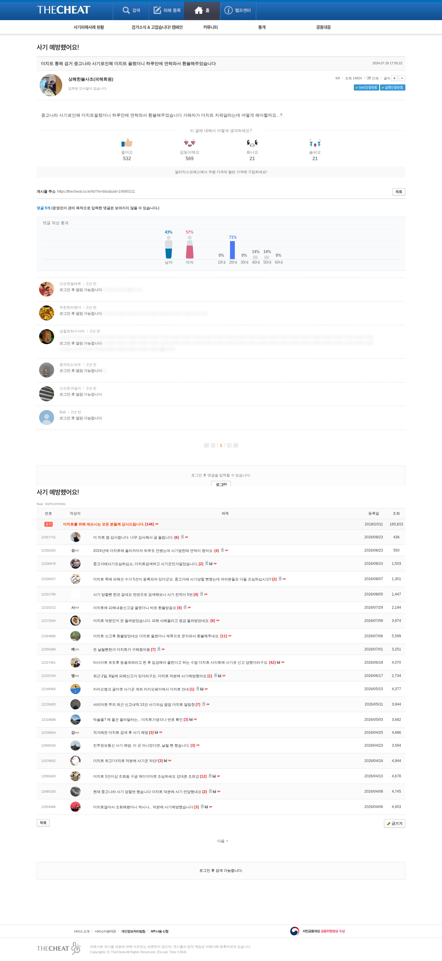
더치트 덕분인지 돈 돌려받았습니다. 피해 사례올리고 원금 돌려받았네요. (154, 621)
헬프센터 (238, 10)
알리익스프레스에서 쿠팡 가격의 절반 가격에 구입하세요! (221, 172)
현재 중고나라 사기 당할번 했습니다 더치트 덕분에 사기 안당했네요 (150, 792)
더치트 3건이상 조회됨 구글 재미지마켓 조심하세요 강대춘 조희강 (150, 776)
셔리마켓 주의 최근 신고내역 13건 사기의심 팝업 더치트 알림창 (146, 704)
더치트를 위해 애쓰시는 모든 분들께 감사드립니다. (109, 524)
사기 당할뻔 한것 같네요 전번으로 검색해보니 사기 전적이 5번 (145, 594)
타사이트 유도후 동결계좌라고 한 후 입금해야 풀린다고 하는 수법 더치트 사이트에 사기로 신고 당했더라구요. (184, 662)
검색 (131, 10)
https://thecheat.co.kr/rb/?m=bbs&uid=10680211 (96, 191)
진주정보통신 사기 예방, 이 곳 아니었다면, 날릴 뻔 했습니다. (144, 745)
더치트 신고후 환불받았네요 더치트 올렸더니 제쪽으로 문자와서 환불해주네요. (160, 636)
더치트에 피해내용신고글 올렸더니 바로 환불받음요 (137, 608)
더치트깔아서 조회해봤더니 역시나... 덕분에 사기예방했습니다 (146, 807)
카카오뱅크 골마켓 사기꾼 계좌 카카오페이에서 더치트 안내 (143, 689)
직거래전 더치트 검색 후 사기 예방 (123, 732)
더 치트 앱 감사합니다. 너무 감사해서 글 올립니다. (136, 537)
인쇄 (375, 78)
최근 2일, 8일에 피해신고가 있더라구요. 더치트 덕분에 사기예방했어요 (152, 676)
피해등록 (166, 10)
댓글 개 (44, 208)
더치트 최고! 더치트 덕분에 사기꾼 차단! (128, 761)
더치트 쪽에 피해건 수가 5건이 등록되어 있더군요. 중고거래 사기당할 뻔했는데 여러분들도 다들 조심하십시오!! (185, 579)
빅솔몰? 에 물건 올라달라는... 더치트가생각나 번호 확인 (140, 720)
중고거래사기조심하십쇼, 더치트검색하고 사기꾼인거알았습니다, (148, 564)
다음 (221, 841)
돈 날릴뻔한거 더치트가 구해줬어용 (124, 649)
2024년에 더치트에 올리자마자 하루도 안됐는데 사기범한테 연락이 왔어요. (156, 551)
